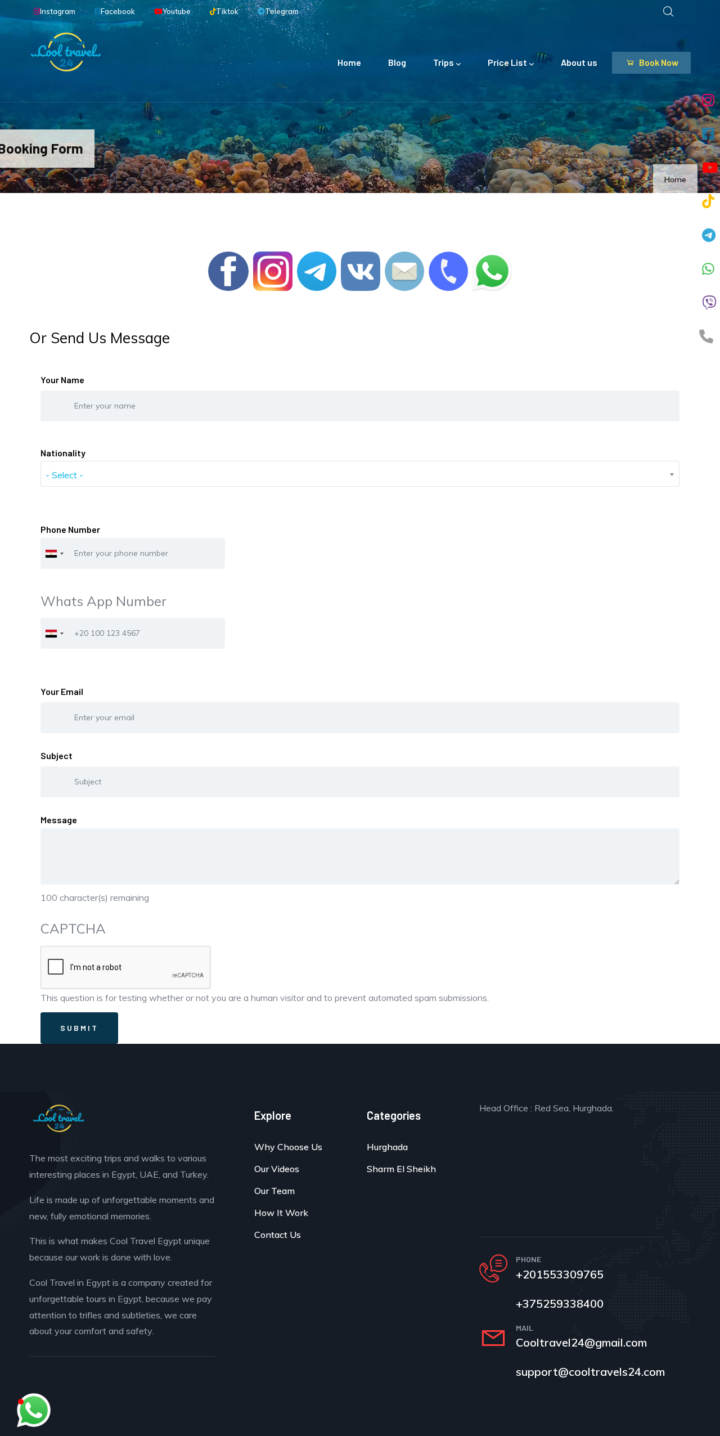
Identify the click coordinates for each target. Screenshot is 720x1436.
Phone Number (70, 529)
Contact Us (277, 1234)
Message (58, 819)
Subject (56, 755)
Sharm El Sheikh (401, 1168)
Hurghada (387, 1146)
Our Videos (276, 1168)
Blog (397, 62)
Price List (507, 62)
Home (349, 62)
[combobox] (54, 553)
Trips (443, 62)
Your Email (61, 691)
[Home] (65, 52)
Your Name (62, 379)
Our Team (274, 1190)
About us (579, 62)
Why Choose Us (288, 1146)
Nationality (63, 452)
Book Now (657, 62)
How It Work (281, 1212)
